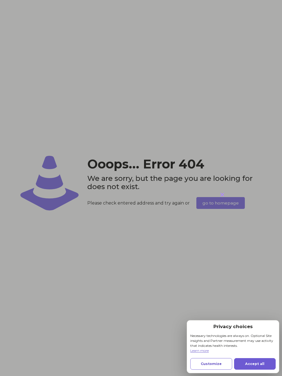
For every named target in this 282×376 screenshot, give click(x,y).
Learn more (199, 350)
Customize (211, 364)
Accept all (254, 364)
